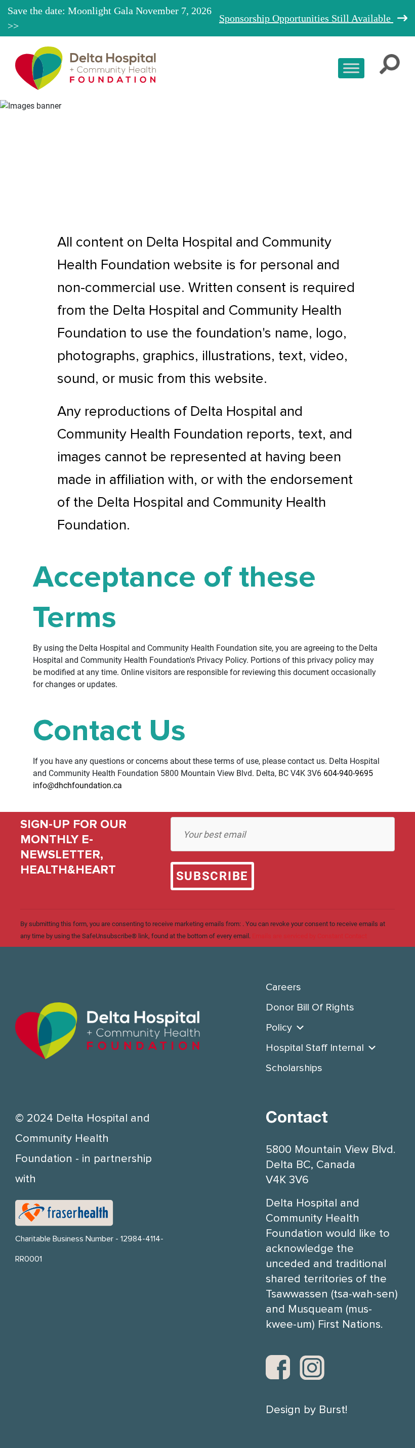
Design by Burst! (306, 1410)
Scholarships (294, 1068)
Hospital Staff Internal (315, 1048)
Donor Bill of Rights (310, 1007)
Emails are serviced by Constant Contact (309, 936)
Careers (283, 987)
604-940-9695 (348, 773)
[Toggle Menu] (351, 68)
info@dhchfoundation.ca (77, 785)
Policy (279, 1028)
